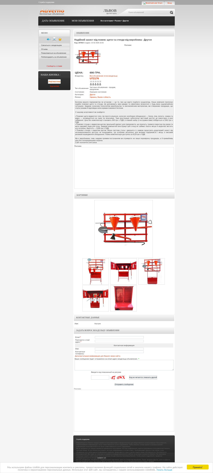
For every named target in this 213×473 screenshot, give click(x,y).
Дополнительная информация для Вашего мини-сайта (97, 356)
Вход (170, 3)
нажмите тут (101, 458)
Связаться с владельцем (51, 45)
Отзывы (44, 49)
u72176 (94, 78)
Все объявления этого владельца (103, 76)
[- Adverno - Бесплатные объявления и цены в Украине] (52, 11)
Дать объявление (53, 20)
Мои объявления (83, 20)
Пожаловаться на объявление (53, 53)
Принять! (197, 467)
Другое (126, 21)
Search (171, 12)
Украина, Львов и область (100, 97)
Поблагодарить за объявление (54, 57)
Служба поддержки (46, 2)
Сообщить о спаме (54, 66)
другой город (111, 13)
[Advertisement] (148, 66)
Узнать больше (164, 469)
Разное (118, 21)
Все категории (107, 21)
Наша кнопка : (50, 74)
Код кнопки (54, 86)
